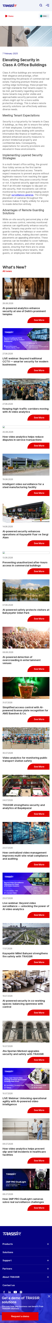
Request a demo (20, 1316)
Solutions (8, 1252)
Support (7, 1260)
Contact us (9, 1285)
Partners (7, 1268)
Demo (11, 16)
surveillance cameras (22, 195)
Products (8, 1244)
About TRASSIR (11, 1277)
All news (7, 271)
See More (39, 320)
